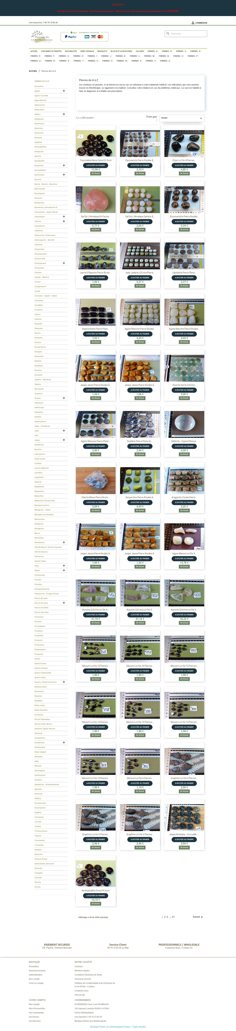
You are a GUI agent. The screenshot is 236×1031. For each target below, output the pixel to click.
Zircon (37, 887)
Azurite (38, 179)
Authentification (35, 975)
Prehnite (38, 640)
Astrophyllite (40, 170)
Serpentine (39, 743)
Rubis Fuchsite (41, 710)
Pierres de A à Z (42, 81)
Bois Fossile (40, 189)
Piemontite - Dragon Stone (47, 594)
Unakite (38, 850)
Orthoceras (40, 575)
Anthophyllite (40, 147)
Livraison (79, 966)
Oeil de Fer (39, 556)
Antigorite (39, 152)
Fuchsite (38, 375)
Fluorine (38, 370)
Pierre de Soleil (41, 608)
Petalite (38, 584)
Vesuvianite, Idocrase (44, 864)
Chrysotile (39, 268)
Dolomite (39, 338)
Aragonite (39, 166)
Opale (37, 570)
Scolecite (39, 715)
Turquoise (39, 845)
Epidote (38, 361)
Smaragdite (40, 771)
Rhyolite (38, 696)
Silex (37, 761)
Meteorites (39, 519)
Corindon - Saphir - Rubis (46, 296)
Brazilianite (40, 193)
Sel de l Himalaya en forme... (95, 216)
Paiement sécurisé (83, 979)
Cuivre (37, 314)
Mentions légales (82, 971)
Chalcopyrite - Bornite (44, 240)
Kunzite (38, 449)
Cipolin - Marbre (42, 277)
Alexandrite (40, 105)
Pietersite (39, 617)
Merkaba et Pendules (44, 515)
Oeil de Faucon (41, 552)
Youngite (39, 873)
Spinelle (38, 789)
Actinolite (39, 86)
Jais (36, 435)
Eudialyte (39, 366)
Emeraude (39, 356)
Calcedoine (40, 217)
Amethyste (39, 124)
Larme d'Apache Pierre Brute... (95, 272)
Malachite (39, 496)
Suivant (198, 917)
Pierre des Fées (41, 612)
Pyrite (37, 659)
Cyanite (38, 319)
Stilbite (38, 798)
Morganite (39, 529)
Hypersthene (40, 421)
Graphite (38, 394)
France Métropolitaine (84, 1013)
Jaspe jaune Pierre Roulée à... (95, 385)
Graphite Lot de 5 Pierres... (184, 778)
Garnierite (39, 389)
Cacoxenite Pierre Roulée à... (140, 160)
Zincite (38, 882)
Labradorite (40, 454)
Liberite (38, 482)
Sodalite (38, 780)
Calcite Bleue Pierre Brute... (95, 497)
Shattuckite (40, 747)
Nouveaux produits (37, 971)
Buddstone (39, 203)
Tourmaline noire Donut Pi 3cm (96, 160)
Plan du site (80, 995)
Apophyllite (39, 161)
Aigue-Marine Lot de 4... (184, 553)
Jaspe (37, 440)
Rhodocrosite (41, 687)
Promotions (34, 966)
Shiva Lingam (40, 752)
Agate (37, 91)
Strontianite (40, 808)
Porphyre (39, 631)
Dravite (38, 342)
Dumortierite (40, 347)
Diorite (38, 333)
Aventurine (39, 175)
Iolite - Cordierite (42, 426)
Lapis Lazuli (40, 459)
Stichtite (38, 794)
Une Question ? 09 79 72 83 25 (88, 1017)
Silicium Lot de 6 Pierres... (140, 778)
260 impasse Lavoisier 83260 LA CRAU (92, 1008)
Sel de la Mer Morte (43, 724)
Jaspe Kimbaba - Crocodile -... (184, 834)
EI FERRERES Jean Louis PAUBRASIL (92, 1004)
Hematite (39, 412)
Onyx (37, 566)
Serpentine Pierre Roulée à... (140, 497)
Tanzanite (39, 817)
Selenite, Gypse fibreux (45, 729)
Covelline (39, 305)
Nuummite (39, 538)
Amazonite (39, 110)
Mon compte (34, 979)
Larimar (38, 463)
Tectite (38, 822)
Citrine (38, 282)
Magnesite (39, 487)
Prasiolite (39, 636)
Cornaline (39, 300)
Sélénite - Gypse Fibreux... (184, 441)
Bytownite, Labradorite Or (46, 207)
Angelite (38, 142)
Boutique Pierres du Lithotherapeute (90, 1021)
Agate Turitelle (41, 96)
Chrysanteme (41, 254)
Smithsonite (40, 775)
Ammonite (39, 133)
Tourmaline (40, 840)
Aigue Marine (40, 100)
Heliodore (39, 403)
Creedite (38, 310)
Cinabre (38, 273)
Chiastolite (39, 249)
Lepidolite (39, 477)
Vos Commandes (36, 1013)
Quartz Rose (40, 677)
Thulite (38, 826)
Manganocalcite (42, 505)
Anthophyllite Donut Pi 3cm (96, 890)
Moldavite (39, 524)
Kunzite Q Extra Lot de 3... (184, 609)
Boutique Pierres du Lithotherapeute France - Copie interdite (118, 1027)
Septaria (38, 733)
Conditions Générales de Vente (88, 975)
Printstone (39, 645)
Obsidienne (39, 542)
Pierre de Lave (41, 598)
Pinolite (38, 622)
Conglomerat (40, 287)
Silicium (38, 766)
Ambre (37, 114)
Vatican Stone (41, 859)
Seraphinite (40, 738)
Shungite (39, 757)
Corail (37, 291)
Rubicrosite (40, 705)
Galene (38, 384)
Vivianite (38, 868)
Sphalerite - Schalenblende (47, 785)
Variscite (39, 854)
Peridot (38, 580)
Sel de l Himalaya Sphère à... (140, 216)
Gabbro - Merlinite (43, 380)
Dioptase (39, 328)
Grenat (38, 398)
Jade (37, 431)
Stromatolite (40, 803)
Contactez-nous (81, 991)
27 (173, 917)
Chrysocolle (40, 259)
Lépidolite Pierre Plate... (184, 272)
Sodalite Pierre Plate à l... (140, 441)
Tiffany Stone (41, 831)
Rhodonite (39, 691)
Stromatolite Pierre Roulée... (184, 216)
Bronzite (38, 198)
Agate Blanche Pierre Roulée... (140, 329)
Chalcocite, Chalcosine (45, 235)
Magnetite (39, 491)
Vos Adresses (35, 1021)
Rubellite (38, 701)
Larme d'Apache (42, 468)
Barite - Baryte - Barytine (46, 184)
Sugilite (38, 812)
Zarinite (38, 878)
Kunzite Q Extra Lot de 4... (96, 609)
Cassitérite (39, 226)
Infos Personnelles (37, 1008)
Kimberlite (39, 445)
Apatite (38, 156)
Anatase (38, 138)
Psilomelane (40, 650)
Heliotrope (39, 408)
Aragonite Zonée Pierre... (184, 497)
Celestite (39, 231)
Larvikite (38, 473)
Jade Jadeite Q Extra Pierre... (140, 272)
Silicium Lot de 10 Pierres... (95, 666)
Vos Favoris (34, 1017)
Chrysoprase (40, 263)
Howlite (38, 417)
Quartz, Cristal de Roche (46, 682)
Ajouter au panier (95, 165)
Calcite (38, 221)
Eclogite (38, 352)
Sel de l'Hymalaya (42, 719)
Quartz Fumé (40, 664)
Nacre (37, 533)
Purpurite (39, 654)
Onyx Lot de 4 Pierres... (184, 160)
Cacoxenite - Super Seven (46, 212)
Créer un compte (36, 983)
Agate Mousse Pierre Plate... (95, 441)
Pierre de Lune (41, 603)
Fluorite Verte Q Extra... (184, 385)
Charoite (38, 245)
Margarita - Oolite (43, 510)
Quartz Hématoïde (43, 673)
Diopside (38, 324)
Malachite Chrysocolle (45, 501)
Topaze (38, 836)
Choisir (182, 118)
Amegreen (39, 119)
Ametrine (39, 128)
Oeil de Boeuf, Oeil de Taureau (48, 547)
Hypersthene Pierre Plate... (95, 329)
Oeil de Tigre (40, 561)
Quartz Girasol (41, 668)
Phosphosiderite (42, 589)
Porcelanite (40, 626)
